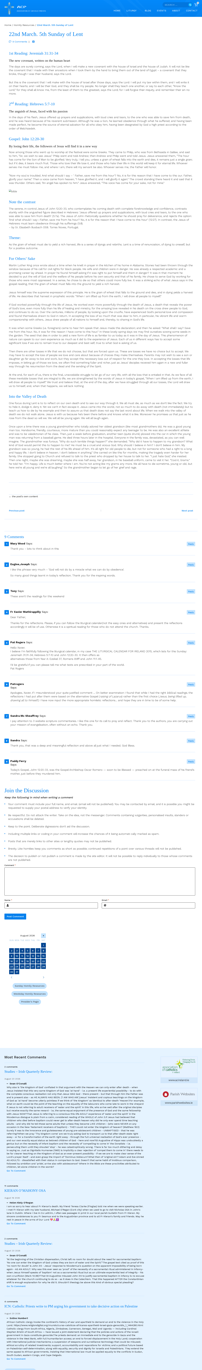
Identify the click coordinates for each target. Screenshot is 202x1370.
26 (27, 966)
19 (27, 961)
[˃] (43, 977)
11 (22, 956)
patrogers (17, 684)
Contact (192, 10)
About (176, 10)
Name (8, 900)
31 (17, 972)
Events (161, 10)
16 (11, 961)
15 (43, 956)
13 (33, 956)
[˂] (11, 977)
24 (16, 966)
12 (27, 956)
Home (117, 10)
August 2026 (27, 935)
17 (17, 961)
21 (38, 961)
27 (32, 966)
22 (43, 961)
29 (43, 966)
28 (38, 966)
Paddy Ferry (18, 761)
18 (22, 961)
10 (17, 956)
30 (11, 972)
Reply (191, 544)
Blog (148, 10)
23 (11, 966)
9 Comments (20, 41)
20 (32, 961)
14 (38, 956)
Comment (10, 865)
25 (22, 966)
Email (105, 900)
